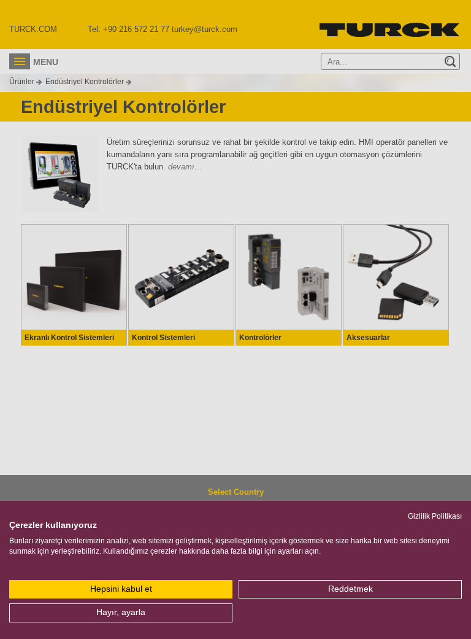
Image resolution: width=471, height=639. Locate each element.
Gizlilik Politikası (435, 516)
